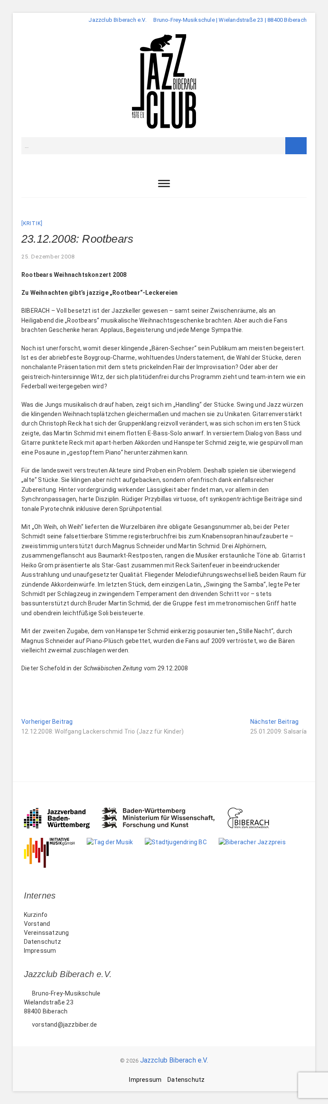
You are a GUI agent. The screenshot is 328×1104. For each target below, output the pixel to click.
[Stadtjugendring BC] (182, 842)
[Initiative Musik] (55, 842)
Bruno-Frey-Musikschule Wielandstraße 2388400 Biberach (62, 1002)
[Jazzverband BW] (63, 811)
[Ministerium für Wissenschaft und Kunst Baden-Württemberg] (164, 811)
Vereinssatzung (46, 932)
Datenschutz (42, 941)
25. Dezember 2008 (48, 256)
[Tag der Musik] (116, 842)
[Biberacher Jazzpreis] (258, 842)
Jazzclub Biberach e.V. (174, 1060)
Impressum (40, 950)
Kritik (32, 223)
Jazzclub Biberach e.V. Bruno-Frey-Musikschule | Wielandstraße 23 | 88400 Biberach (197, 20)
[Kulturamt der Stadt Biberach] (254, 811)
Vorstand (37, 923)
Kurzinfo (36, 914)
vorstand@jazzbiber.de (64, 1024)
